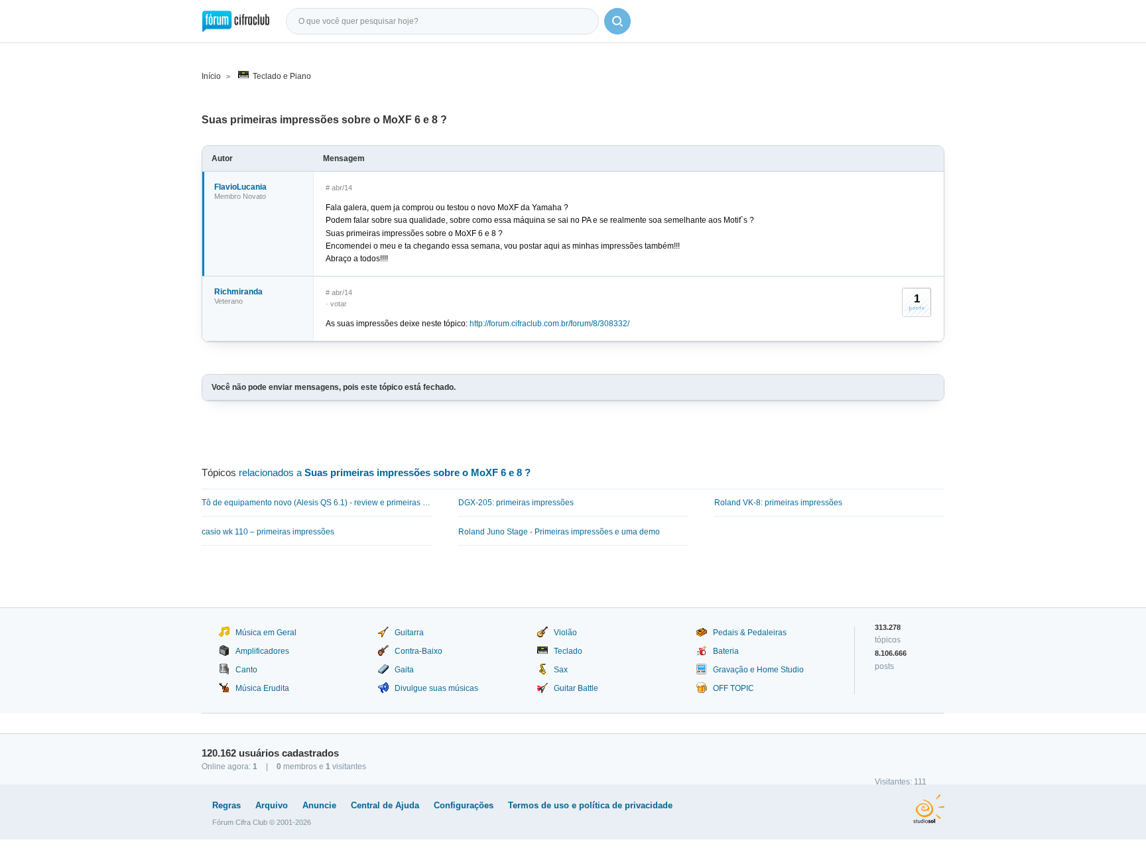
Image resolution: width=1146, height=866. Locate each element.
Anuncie (319, 805)
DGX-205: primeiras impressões (516, 502)
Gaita (404, 669)
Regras (226, 805)
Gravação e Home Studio (758, 669)
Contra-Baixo (418, 651)
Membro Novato (240, 196)
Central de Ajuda (385, 805)
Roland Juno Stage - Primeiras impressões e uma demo (559, 531)
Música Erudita (262, 688)
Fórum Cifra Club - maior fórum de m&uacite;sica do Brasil (236, 21)
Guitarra (409, 632)
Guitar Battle (576, 688)
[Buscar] (617, 21)
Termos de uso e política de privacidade (590, 805)
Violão (565, 632)
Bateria (726, 651)
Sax (561, 669)
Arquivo (271, 805)
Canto (246, 669)
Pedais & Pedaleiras (750, 632)
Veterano (228, 301)
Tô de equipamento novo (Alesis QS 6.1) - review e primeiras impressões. (317, 502)
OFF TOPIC (733, 688)
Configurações (463, 805)
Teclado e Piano (282, 76)
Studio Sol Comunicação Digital (928, 809)
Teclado (568, 651)
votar (338, 304)
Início (211, 76)
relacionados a (385, 472)
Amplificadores (262, 651)
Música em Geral (265, 632)
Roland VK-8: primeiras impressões (778, 502)
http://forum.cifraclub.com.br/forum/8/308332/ (549, 323)
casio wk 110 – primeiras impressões (268, 531)
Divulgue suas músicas (436, 688)
